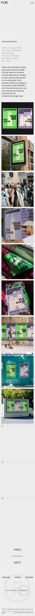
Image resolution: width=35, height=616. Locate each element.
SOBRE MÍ (18, 577)
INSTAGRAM (29, 577)
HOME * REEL (6, 577)
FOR (4, 2)
